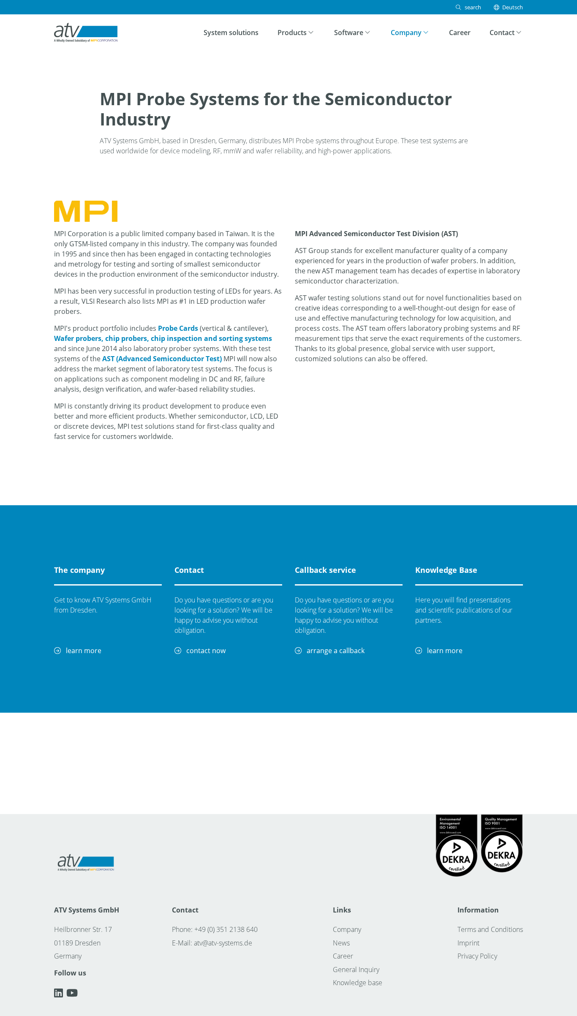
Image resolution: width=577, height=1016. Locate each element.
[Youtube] (72, 992)
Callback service (325, 570)
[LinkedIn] (60, 992)
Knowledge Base (446, 570)
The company (79, 570)
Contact (189, 570)
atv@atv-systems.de (223, 943)
